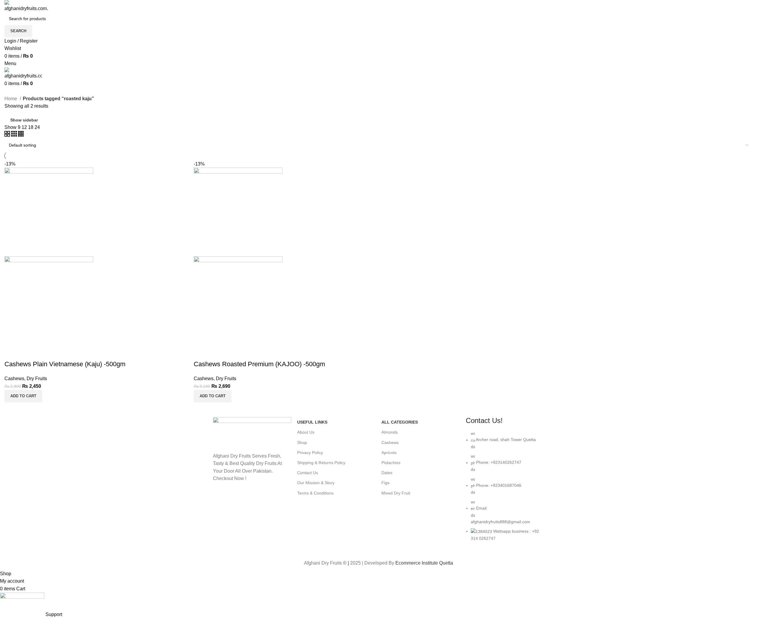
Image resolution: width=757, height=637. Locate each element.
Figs (385, 482)
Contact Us (307, 472)
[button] (23, 396)
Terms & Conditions (315, 493)
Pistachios (390, 462)
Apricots (389, 452)
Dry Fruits (37, 378)
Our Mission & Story (315, 482)
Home (11, 98)
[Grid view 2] (7, 134)
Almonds (389, 432)
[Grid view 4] (21, 134)
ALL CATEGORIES (399, 422)
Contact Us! (484, 420)
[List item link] (505, 488)
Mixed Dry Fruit (395, 493)
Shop (302, 442)
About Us (305, 432)
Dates (386, 472)
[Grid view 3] (14, 134)
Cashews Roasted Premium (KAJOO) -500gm (259, 364)
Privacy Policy (310, 452)
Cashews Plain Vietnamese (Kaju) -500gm (64, 364)
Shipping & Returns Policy (321, 462)
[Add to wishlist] (11, 352)
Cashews (14, 378)
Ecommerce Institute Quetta (424, 562)
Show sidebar (24, 120)
